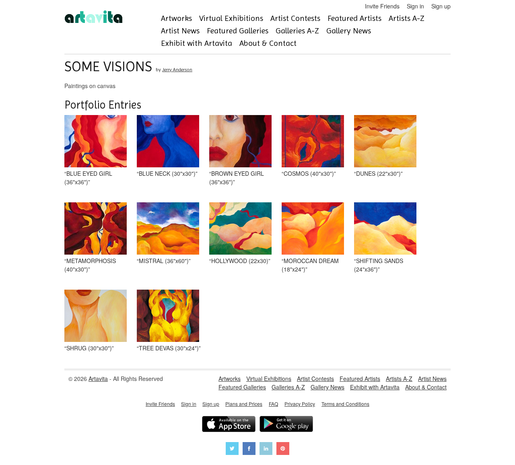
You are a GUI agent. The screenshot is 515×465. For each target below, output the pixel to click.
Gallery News (348, 30)
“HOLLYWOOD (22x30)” (239, 261)
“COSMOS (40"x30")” (309, 173)
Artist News (180, 30)
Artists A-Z (406, 18)
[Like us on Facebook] (249, 449)
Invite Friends (382, 6)
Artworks (176, 18)
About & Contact (268, 43)
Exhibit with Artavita (196, 43)
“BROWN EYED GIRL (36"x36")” (236, 177)
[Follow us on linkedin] (266, 449)
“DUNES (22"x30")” (378, 173)
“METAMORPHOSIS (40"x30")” (90, 265)
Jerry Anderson (177, 69)
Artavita (98, 378)
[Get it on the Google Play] (286, 425)
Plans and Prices (243, 403)
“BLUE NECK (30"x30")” (167, 173)
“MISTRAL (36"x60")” (164, 261)
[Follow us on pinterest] (282, 449)
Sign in (415, 6)
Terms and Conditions (345, 403)
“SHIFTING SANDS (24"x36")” (378, 265)
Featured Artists (354, 18)
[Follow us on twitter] (232, 449)
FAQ (273, 403)
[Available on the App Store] (228, 425)
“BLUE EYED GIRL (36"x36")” (88, 177)
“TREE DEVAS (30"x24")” (169, 348)
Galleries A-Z (297, 30)
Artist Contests (295, 18)
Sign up (441, 6)
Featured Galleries (237, 30)
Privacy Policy (299, 403)
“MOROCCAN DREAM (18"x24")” (310, 265)
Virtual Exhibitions (231, 18)
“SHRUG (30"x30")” (89, 348)
